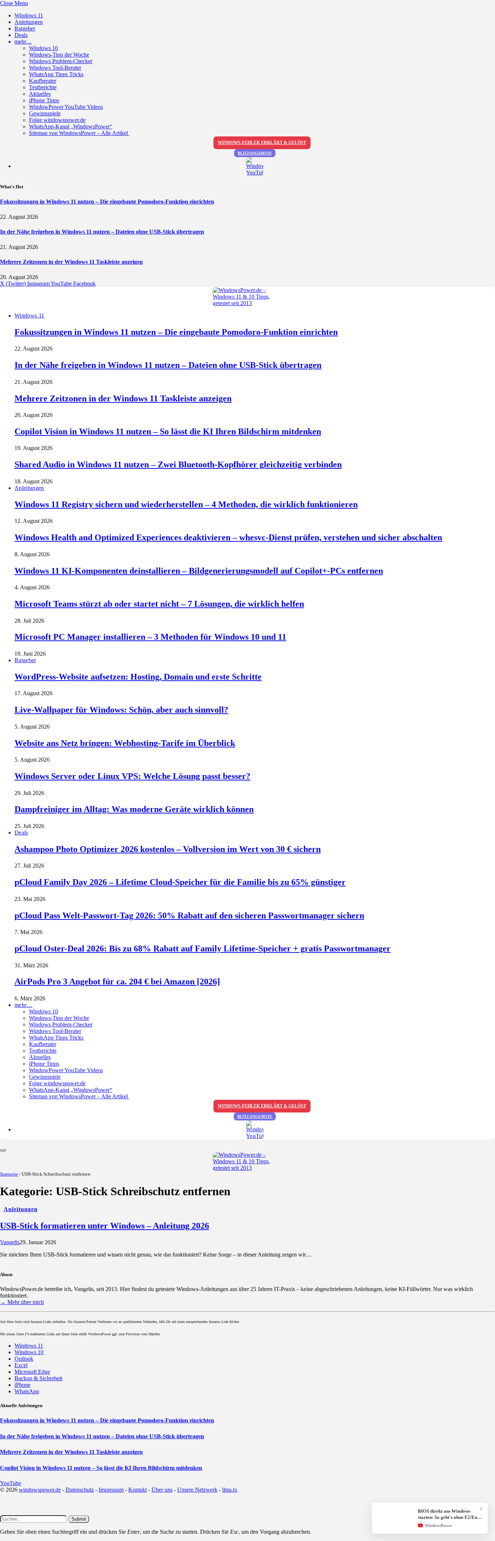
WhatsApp (26, 1391)
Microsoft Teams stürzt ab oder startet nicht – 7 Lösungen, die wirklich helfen (159, 603)
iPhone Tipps (44, 100)
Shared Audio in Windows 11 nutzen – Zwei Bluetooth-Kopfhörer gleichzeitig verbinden (178, 464)
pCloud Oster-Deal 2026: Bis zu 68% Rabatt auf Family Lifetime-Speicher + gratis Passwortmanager (202, 948)
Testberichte (43, 87)
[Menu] (3, 1150)
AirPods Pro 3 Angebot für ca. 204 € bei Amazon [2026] (117, 981)
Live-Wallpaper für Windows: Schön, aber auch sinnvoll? (121, 709)
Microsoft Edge (32, 1372)
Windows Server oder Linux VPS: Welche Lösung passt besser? (132, 776)
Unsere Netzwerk (197, 1490)
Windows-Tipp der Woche (59, 55)
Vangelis (10, 1242)
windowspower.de (40, 1490)
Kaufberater (42, 81)
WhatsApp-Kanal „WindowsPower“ (70, 126)
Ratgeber (24, 28)
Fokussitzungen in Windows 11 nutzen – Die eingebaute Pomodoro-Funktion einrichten (107, 201)
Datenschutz (80, 1490)
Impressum (111, 1490)
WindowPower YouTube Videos (66, 107)
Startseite (9, 1174)
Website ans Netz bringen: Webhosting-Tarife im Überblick (124, 743)
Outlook (23, 1359)
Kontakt (137, 1490)
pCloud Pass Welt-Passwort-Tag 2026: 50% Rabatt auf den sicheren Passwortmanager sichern (189, 915)
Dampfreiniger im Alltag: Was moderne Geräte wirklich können (134, 809)
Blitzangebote (255, 153)
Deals (21, 35)
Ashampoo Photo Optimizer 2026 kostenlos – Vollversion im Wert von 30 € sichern (167, 849)
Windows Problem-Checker (60, 61)
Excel (21, 1365)
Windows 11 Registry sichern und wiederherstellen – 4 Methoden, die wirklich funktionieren (186, 504)
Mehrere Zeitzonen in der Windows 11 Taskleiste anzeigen (71, 262)
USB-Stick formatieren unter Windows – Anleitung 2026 (104, 1225)
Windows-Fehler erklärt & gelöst (262, 142)
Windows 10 (43, 48)
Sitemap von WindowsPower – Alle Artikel (79, 133)
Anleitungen (28, 22)
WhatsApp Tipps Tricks (56, 74)
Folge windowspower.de (57, 120)
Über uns (161, 1490)
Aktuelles (40, 94)
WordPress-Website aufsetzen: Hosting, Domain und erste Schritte (138, 676)
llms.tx (229, 1490)
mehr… (23, 41)
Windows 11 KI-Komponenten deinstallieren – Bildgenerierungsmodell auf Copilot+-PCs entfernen (198, 570)
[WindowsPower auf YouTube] (254, 166)
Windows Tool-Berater (55, 68)
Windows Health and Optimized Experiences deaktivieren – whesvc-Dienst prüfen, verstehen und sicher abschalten (228, 537)
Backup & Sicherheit (38, 1378)
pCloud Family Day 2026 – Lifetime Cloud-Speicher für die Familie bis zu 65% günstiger (180, 882)
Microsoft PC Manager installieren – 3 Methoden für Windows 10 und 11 (150, 637)
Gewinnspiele (45, 113)
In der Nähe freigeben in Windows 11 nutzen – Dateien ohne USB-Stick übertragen (102, 232)
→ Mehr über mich (22, 1302)
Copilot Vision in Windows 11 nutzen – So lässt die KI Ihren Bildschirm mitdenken (167, 431)
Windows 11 (28, 15)
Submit (78, 1519)
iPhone (22, 1385)
